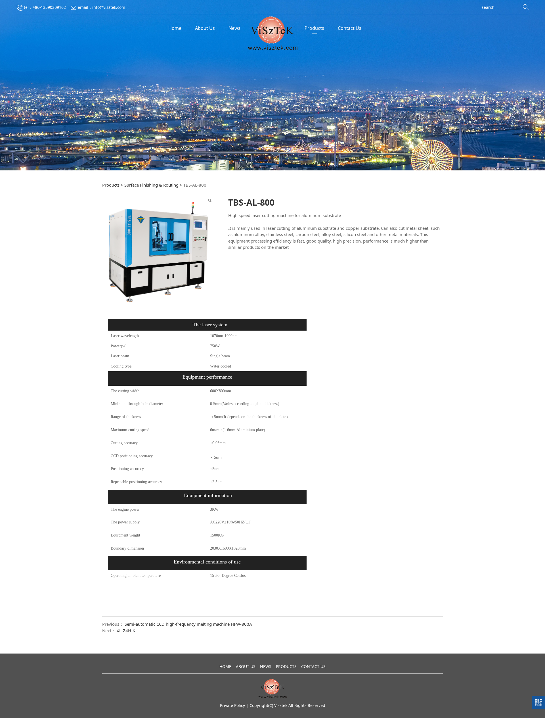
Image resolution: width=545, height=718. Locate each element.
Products (314, 28)
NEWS (265, 666)
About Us (205, 28)
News (234, 28)
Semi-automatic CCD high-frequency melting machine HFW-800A (188, 624)
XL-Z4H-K (126, 630)
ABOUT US (245, 666)
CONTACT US (313, 666)
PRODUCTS (286, 666)
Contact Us (349, 28)
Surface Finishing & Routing (151, 185)
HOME (225, 666)
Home (174, 28)
